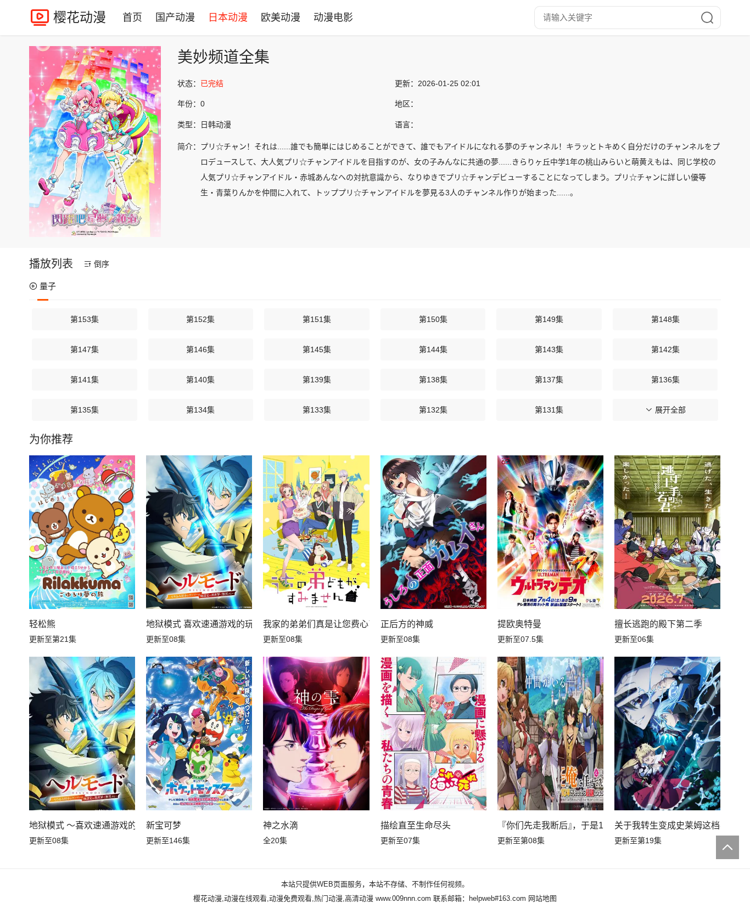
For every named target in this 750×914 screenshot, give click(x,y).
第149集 (549, 319)
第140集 (200, 379)
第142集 (665, 349)
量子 (48, 286)
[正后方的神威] (433, 532)
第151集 (317, 319)
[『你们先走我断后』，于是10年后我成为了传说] (550, 733)
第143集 (549, 349)
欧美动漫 (280, 17)
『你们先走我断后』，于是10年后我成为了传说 (550, 825)
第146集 (200, 349)
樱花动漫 (79, 17)
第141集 (84, 379)
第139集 (317, 379)
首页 (132, 17)
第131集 (549, 409)
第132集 (433, 409)
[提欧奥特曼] (550, 532)
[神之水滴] (316, 733)
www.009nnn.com (403, 898)
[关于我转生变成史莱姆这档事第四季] (667, 733)
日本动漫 (228, 17)
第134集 (200, 409)
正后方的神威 (406, 624)
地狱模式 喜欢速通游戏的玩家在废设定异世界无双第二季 (199, 624)
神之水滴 (280, 825)
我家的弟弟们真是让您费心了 (316, 624)
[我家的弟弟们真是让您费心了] (316, 532)
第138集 (433, 379)
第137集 (549, 379)
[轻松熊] (82, 532)
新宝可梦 (163, 825)
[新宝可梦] (199, 733)
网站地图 (542, 898)
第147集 (84, 349)
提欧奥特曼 (519, 624)
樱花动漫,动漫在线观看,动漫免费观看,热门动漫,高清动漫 (283, 898)
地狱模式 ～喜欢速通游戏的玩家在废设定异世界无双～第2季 (82, 825)
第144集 (433, 349)
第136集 (665, 379)
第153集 (84, 319)
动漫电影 (333, 17)
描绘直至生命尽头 (415, 825)
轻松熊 (42, 624)
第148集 (665, 319)
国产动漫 (175, 17)
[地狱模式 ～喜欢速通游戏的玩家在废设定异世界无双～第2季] (82, 733)
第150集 (433, 319)
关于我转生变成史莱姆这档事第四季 (667, 825)
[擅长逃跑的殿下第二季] (667, 532)
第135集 (84, 409)
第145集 (317, 349)
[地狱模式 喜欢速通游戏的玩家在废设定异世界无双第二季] (199, 532)
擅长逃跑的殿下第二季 (658, 624)
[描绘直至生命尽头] (433, 733)
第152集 (200, 319)
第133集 (317, 409)
